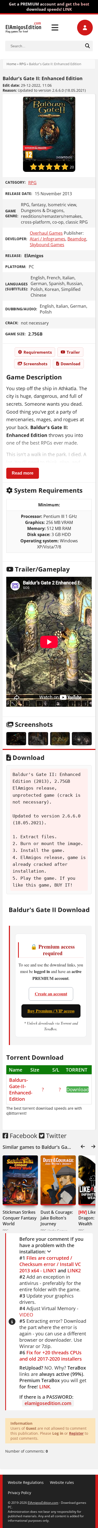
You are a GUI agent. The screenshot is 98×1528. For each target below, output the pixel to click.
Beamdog (76, 239)
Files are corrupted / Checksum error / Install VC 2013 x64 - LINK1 (50, 1264)
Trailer (73, 352)
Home (11, 63)
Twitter (55, 1135)
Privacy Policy (19, 1492)
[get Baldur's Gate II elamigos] (82, 738)
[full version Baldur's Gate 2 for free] (60, 738)
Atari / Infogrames (47, 239)
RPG (22, 63)
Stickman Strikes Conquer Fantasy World (20, 1218)
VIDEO (26, 1314)
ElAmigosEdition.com (43, 1502)
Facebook (22, 1135)
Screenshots (35, 363)
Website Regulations (26, 1482)
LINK (44, 1386)
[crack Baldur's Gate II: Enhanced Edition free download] (16, 738)
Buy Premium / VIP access (50, 1011)
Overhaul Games (46, 233)
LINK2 (74, 1270)
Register (76, 1433)
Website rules (62, 1482)
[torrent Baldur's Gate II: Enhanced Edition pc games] (38, 738)
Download (70, 363)
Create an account (51, 994)
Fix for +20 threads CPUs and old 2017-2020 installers (50, 1355)
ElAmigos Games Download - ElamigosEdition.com (23, 27)
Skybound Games (47, 245)
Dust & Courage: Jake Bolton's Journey (57, 1218)
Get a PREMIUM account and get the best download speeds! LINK (49, 6)
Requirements (38, 352)
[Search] (87, 46)
